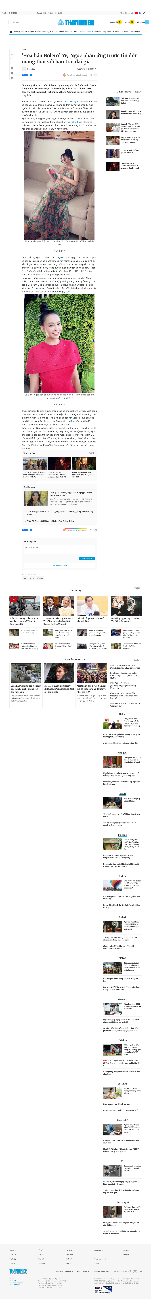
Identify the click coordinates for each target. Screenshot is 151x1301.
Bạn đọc (126, 1250)
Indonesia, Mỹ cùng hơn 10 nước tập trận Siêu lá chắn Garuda (121, 783)
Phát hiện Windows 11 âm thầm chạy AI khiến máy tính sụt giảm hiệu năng (121, 1150)
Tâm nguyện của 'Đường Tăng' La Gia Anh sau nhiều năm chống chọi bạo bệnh (122, 938)
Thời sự (24, 32)
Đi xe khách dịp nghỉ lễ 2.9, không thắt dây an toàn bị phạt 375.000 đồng (121, 735)
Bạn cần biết (41, 13)
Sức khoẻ (42, 1255)
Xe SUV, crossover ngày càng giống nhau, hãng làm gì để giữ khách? (120, 1183)
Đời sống (45, 32)
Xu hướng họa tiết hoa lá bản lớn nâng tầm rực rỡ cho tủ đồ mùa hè (122, 1232)
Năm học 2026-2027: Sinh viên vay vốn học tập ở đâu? (133, 1006)
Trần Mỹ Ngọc (72, 101)
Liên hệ (59, 13)
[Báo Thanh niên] (18, 1271)
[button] (11, 51)
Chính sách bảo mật (101, 1271)
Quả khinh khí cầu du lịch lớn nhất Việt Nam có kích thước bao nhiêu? (132, 884)
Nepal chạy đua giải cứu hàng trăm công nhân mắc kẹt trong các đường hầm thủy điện (121, 774)
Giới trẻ (61, 32)
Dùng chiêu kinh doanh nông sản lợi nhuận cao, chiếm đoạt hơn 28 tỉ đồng (132, 722)
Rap (73, 421)
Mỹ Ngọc (40, 578)
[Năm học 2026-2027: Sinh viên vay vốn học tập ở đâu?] (112, 1009)
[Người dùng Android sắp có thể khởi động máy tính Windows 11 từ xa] (112, 1129)
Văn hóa (83, 32)
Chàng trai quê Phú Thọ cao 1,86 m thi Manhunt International (118, 947)
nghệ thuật (76, 122)
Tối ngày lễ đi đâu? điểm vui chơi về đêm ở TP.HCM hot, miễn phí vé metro (132, 966)
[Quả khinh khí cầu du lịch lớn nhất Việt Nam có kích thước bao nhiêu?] (112, 885)
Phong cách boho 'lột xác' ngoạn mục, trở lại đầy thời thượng (121, 1224)
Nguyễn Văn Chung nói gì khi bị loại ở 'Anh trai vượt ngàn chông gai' (132, 925)
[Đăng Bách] (24, 69)
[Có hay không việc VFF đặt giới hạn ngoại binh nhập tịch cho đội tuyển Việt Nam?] (112, 1050)
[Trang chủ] (11, 31)
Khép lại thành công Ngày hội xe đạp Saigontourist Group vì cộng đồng (118, 856)
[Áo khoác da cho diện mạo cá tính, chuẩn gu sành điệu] (112, 1212)
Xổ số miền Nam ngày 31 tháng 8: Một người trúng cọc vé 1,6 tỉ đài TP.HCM (121, 865)
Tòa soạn (86, 1271)
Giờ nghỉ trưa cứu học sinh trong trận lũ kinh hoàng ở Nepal (132, 759)
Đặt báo (59, 1271)
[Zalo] (147, 13)
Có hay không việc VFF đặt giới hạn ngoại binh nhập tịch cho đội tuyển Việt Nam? (132, 1050)
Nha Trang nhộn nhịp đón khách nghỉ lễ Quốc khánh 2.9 (121, 897)
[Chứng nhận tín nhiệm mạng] (103, 1290)
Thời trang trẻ (135, 32)
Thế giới (31, 32)
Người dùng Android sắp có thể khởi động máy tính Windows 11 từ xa (132, 1128)
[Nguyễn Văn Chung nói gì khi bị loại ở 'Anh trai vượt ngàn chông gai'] (112, 926)
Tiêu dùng (124, 32)
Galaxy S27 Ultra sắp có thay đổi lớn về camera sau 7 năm (121, 1141)
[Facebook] (140, 13)
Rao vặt (126, 1255)
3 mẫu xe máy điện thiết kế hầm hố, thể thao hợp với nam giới (121, 1191)
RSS (78, 1271)
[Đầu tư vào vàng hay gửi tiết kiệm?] (112, 803)
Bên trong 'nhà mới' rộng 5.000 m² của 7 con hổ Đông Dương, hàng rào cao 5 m (132, 844)
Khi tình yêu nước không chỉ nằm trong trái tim (120, 980)
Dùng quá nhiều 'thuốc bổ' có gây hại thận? (120, 1110)
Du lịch (76, 32)
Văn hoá (69, 1255)
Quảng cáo (69, 1271)
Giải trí (90, 32)
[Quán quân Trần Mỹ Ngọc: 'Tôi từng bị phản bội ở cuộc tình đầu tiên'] (36, 498)
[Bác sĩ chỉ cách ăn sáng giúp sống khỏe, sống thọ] (112, 1093)
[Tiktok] (144, 13)
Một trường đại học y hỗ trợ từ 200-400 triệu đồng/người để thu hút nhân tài (121, 1021)
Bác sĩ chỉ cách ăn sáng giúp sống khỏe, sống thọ (132, 1090)
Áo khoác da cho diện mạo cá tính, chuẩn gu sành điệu (132, 1209)
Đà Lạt (64, 257)
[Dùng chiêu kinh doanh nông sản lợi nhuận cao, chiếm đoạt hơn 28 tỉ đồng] (112, 723)
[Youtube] (136, 13)
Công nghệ (106, 32)
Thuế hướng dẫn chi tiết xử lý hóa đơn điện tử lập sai (121, 815)
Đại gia (32, 578)
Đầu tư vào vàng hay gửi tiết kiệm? (132, 800)
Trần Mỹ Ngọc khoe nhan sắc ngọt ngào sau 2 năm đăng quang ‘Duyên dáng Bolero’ (60, 513)
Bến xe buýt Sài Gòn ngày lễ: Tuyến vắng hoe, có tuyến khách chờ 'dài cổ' (121, 988)
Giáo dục (68, 32)
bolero (25, 578)
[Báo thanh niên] (75, 22)
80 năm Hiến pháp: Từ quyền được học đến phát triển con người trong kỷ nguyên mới (120, 1029)
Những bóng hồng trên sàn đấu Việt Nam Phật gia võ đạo (121, 1073)
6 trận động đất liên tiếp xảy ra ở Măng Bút (120, 743)
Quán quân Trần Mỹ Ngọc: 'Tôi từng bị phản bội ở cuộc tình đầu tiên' (71, 494)
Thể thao (97, 32)
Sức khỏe (54, 32)
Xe (113, 32)
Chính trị (16, 32)
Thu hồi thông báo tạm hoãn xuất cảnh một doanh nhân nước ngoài (120, 824)
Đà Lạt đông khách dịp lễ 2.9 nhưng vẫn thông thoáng (121, 906)
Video (117, 32)
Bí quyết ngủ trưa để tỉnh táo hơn (116, 1104)
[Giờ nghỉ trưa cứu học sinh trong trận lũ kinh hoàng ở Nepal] (112, 762)
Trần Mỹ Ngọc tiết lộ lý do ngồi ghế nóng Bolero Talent (50, 521)
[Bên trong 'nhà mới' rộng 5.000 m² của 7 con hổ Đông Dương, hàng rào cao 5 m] (112, 844)
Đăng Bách (31, 69)
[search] (23, 22)
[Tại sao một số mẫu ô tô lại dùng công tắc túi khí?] (112, 1171)
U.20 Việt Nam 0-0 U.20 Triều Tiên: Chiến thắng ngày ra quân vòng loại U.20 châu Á (121, 1063)
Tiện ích (51, 13)
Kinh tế (38, 32)
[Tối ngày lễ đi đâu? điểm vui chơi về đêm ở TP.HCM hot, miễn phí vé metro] (112, 968)
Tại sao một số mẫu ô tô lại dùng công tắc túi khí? (132, 1168)
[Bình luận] (11, 68)
